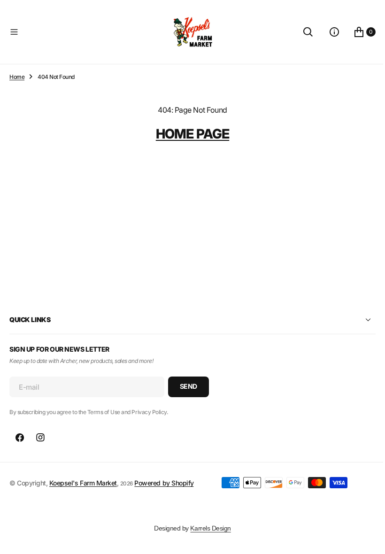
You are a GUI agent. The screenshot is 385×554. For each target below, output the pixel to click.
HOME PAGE (188, 134)
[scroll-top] (362, 538)
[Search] (301, 32)
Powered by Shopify (163, 483)
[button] (84, 32)
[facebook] (19, 437)
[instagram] (40, 437)
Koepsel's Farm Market (83, 483)
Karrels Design (207, 528)
